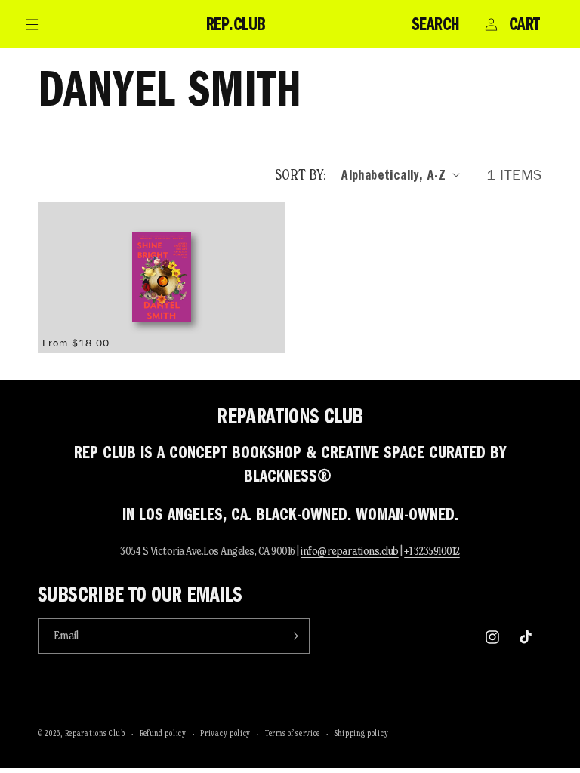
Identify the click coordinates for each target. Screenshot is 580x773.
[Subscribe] (292, 636)
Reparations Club (95, 733)
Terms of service (292, 733)
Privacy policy (225, 733)
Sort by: (300, 174)
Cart (524, 24)
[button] (31, 24)
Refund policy (163, 733)
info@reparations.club (350, 551)
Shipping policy (362, 733)
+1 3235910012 (432, 551)
